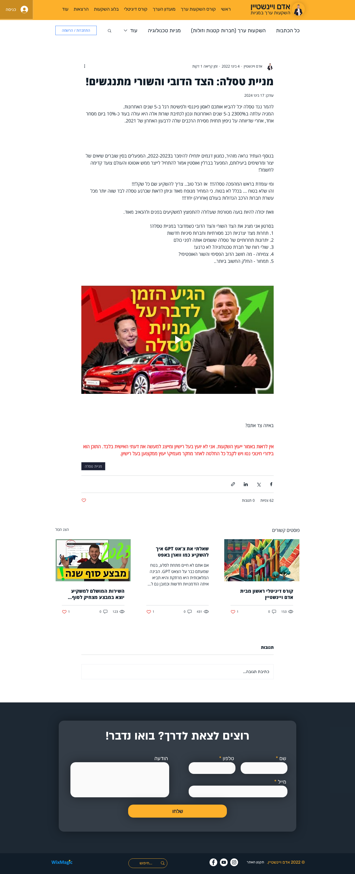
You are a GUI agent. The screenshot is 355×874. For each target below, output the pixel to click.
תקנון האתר (255, 862)
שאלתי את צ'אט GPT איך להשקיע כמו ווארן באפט (182, 551)
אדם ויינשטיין (279, 862)
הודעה (161, 758)
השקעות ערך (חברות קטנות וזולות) (228, 30)
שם (282, 758)
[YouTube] (224, 862)
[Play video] (177, 340)
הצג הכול (62, 529)
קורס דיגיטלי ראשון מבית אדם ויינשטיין (266, 594)
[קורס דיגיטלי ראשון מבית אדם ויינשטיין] (261, 560)
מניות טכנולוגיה (164, 30)
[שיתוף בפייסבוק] (271, 484)
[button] (109, 30)
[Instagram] (234, 862)
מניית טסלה (93, 466)
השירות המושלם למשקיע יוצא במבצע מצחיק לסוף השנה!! (97, 594)
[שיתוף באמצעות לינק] (233, 484)
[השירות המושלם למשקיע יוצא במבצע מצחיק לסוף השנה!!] (93, 560)
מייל (282, 781)
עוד (133, 30)
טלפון (228, 758)
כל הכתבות (288, 30)
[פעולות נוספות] (84, 66)
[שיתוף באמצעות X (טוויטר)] (258, 484)
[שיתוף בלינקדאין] (245, 484)
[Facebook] (213, 862)
